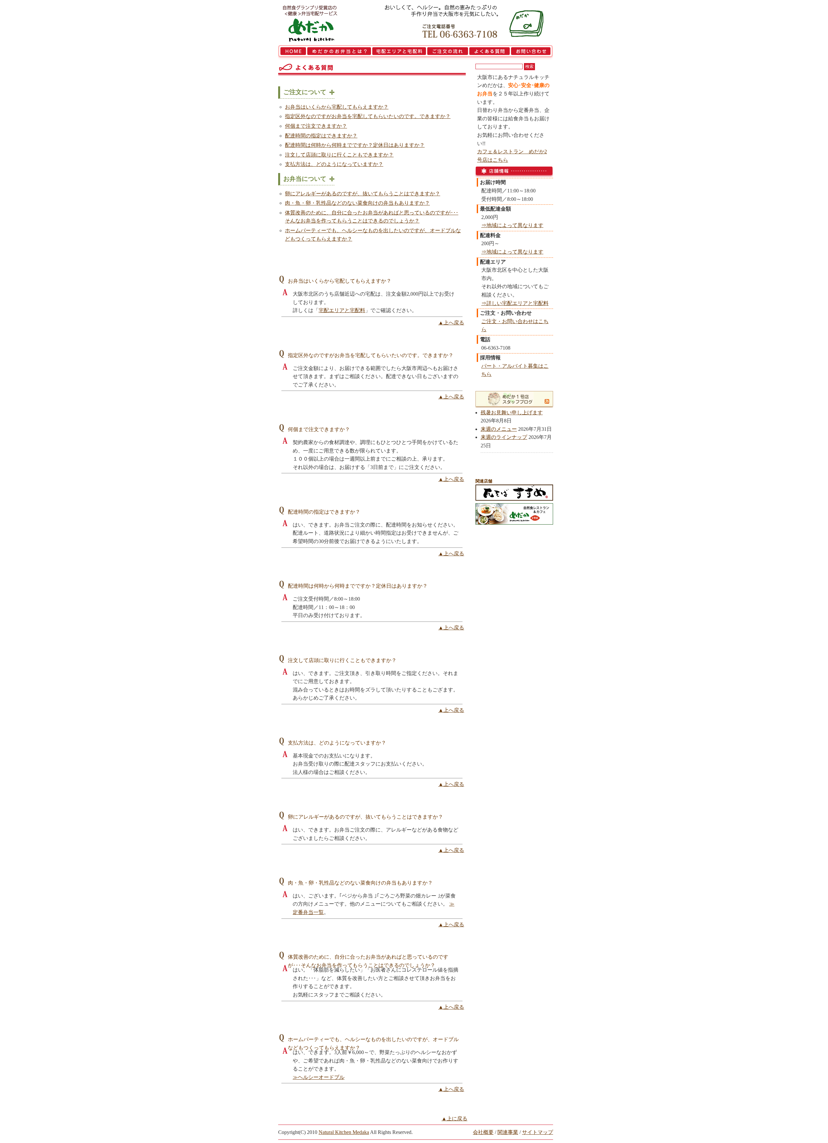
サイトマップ (537, 1132)
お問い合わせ (531, 52)
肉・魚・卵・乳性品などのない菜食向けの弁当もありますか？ (357, 203)
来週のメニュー (499, 429)
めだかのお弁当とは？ (339, 52)
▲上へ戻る (451, 322)
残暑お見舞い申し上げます (512, 412)
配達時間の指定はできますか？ (321, 135)
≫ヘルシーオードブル (318, 1077)
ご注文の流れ (448, 52)
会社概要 (483, 1132)
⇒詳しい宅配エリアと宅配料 (515, 303)
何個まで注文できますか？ (316, 126)
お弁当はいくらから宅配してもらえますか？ (336, 107)
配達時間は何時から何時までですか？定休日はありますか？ (355, 145)
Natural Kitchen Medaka (344, 1132)
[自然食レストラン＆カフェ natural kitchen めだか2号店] (514, 523)
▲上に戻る (454, 1118)
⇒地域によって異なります (512, 225)
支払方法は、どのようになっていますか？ (334, 164)
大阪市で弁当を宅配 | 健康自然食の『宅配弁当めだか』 (318, 22)
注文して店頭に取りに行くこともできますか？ (339, 155)
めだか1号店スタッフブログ (510, 399)
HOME (292, 52)
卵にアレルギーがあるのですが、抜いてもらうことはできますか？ (362, 193)
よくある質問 (489, 52)
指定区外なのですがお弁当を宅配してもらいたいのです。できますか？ (368, 116)
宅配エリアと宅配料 (399, 52)
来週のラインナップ (504, 437)
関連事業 (507, 1132)
